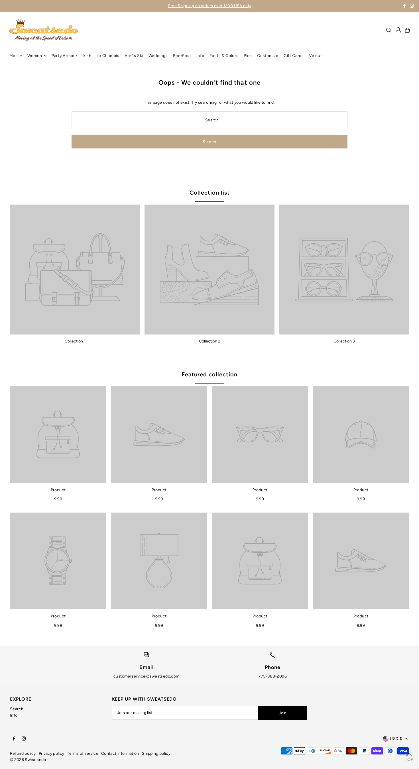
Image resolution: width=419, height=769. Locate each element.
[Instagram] (412, 6)
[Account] (398, 29)
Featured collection (209, 374)
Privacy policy (51, 753)
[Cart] (407, 30)
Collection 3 (344, 341)
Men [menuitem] (13, 55)
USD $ (396, 738)
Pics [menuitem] (248, 55)
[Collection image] (75, 269)
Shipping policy (156, 753)
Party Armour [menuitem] (64, 55)
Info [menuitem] (200, 55)
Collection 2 (209, 341)
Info (13, 715)
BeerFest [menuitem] (182, 55)
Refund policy (23, 753)
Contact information (120, 753)
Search (16, 709)
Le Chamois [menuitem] (108, 55)
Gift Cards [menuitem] (294, 55)
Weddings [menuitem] (158, 55)
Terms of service (82, 753)
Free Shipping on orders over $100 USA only (209, 5)
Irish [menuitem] (87, 55)
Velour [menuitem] (315, 55)
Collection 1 (75, 341)
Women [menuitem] (34, 55)
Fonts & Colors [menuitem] (224, 55)
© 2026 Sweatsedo (28, 759)
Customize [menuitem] (267, 55)
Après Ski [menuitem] (134, 55)
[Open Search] (388, 30)
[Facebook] (404, 6)
